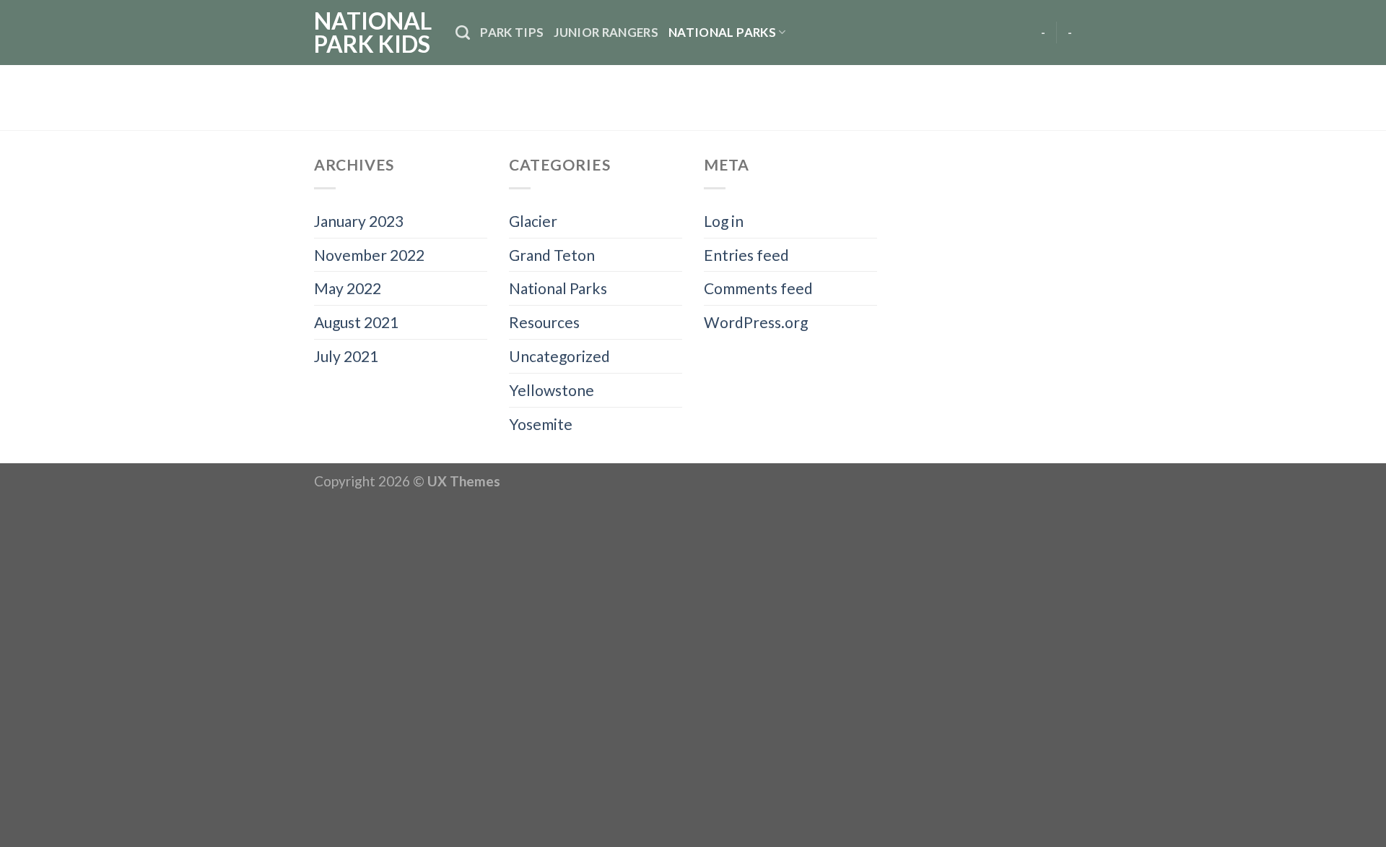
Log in (724, 221)
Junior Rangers (606, 32)
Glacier (533, 221)
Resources (544, 322)
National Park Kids (373, 32)
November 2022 (369, 255)
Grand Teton (552, 255)
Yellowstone (551, 390)
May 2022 (347, 288)
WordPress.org (756, 322)
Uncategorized (559, 356)
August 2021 (356, 322)
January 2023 (359, 221)
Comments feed (758, 288)
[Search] (463, 32)
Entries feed (746, 255)
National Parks (722, 32)
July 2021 (346, 356)
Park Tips (512, 32)
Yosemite (540, 424)
